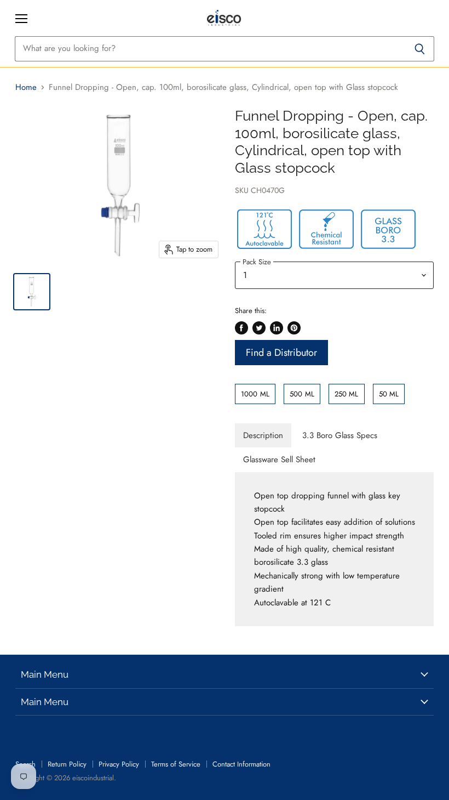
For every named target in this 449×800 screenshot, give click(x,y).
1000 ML (255, 394)
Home (26, 87)
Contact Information (241, 764)
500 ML (302, 394)
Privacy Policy (119, 764)
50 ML (389, 394)
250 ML (347, 394)
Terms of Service (175, 764)
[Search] (419, 48)
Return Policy (67, 764)
